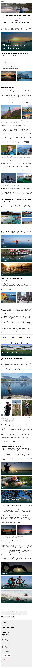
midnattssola (26, 141)
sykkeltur (26, 542)
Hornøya (7, 129)
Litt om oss (4, 622)
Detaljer (29, 340)
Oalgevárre (15, 194)
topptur (17, 511)
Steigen (15, 449)
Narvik (5, 133)
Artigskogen (16, 317)
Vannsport (25, 614)
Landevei (3, 614)
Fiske (17, 611)
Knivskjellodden (15, 130)
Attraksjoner (8, 611)
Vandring (20, 614)
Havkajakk (25, 611)
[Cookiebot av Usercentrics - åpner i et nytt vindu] (28, 324)
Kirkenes (20, 99)
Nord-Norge (3, 616)
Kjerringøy (28, 90)
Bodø (7, 517)
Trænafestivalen (4, 285)
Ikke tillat (6, 343)
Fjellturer (20, 611)
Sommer (8, 616)
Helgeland (28, 204)
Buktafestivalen (9, 288)
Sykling (16, 614)
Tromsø (24, 554)
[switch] (12, 337)
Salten (2, 205)
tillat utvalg (16, 343)
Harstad (20, 309)
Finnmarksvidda (15, 188)
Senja (14, 310)
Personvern (4, 624)
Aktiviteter (3, 611)
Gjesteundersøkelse (5, 632)
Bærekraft (13, 616)
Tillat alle (27, 343)
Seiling (12, 614)
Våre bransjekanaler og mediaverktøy (8, 627)
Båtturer (13, 611)
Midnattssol (8, 614)
